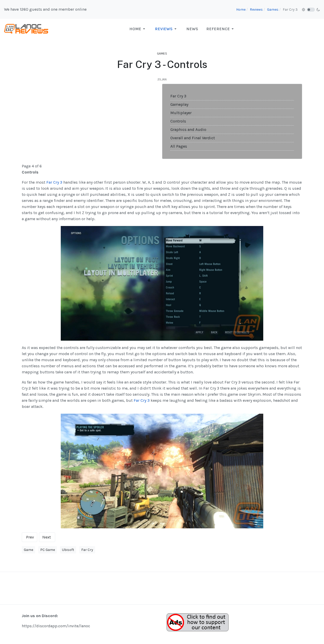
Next (46, 537)
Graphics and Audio (188, 129)
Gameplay (179, 104)
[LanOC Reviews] (26, 28)
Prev (30, 537)
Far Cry (87, 550)
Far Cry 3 (178, 96)
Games (162, 53)
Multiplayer (181, 112)
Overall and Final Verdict (192, 137)
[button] (138, 29)
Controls (178, 121)
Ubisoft (68, 550)
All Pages (178, 146)
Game (28, 550)
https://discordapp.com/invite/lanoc (56, 625)
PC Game (47, 550)
